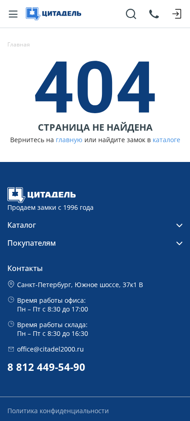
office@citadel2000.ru (50, 349)
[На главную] (53, 13)
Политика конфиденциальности (58, 410)
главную (69, 140)
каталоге (166, 140)
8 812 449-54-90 (46, 367)
